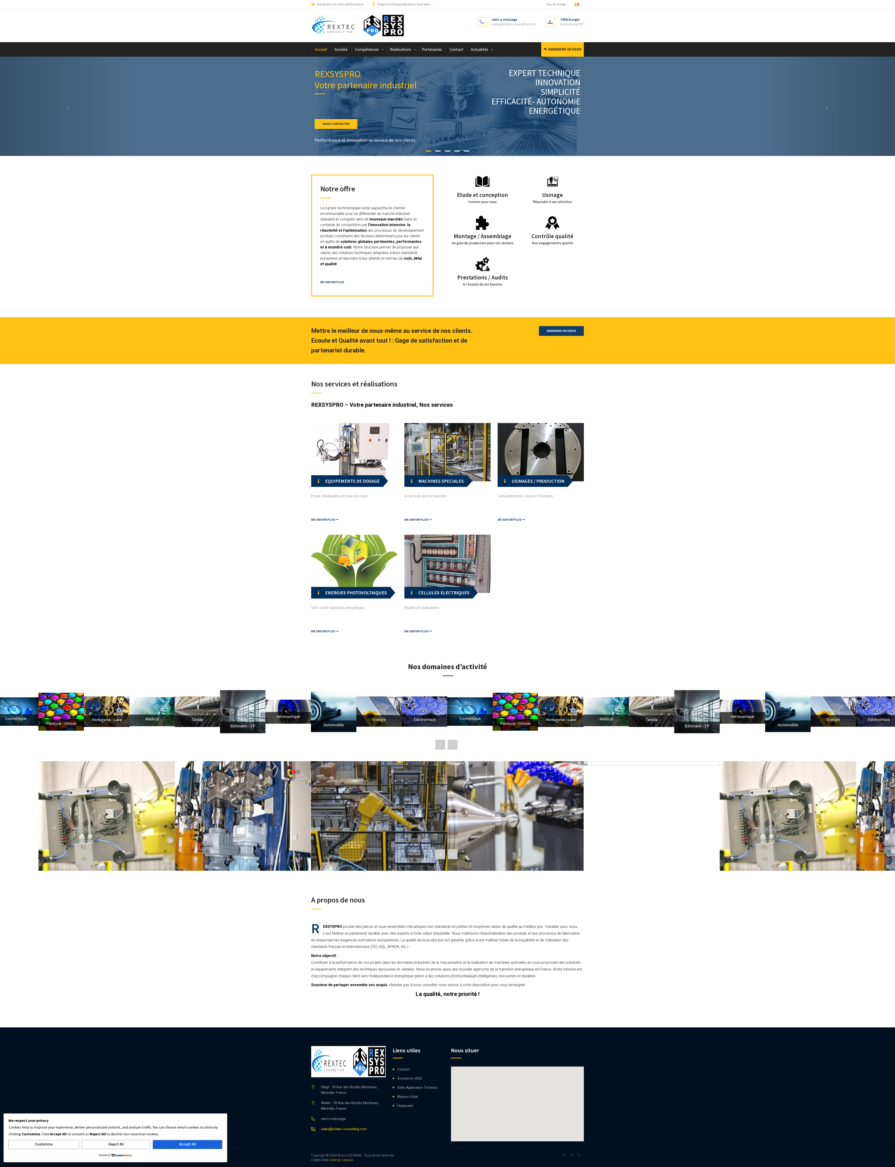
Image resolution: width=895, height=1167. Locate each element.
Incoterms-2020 (409, 1078)
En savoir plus (332, 282)
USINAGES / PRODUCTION (538, 481)
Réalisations (400, 49)
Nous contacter (336, 124)
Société (341, 49)
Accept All (187, 1144)
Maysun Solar (407, 1097)
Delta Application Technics (417, 1087)
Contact (456, 49)
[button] (67, 106)
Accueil (321, 49)
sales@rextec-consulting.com (514, 24)
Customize (44, 1144)
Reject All (116, 1144)
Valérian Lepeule (341, 1160)
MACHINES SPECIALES (441, 481)
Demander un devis (564, 49)
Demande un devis (561, 331)
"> (564, 1155)
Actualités (479, 49)
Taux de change (555, 4)
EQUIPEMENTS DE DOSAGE (352, 481)
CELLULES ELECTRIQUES (443, 593)
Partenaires (432, 49)
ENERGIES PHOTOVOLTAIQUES (356, 593)
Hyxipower (405, 1106)
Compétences (367, 49)
